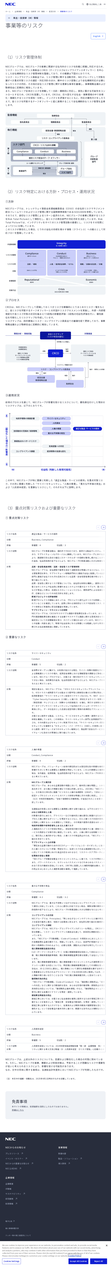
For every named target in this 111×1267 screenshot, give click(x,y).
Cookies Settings (11, 1261)
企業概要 (9, 1183)
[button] (94, 4)
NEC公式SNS (11, 1168)
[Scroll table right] (104, 527)
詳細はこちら (18, 1110)
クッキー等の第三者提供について (18, 1235)
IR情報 (8, 1188)
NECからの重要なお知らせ (17, 1163)
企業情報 (18, 11)
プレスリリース (12, 1153)
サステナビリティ (13, 1193)
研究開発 (9, 1198)
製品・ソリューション (68, 1158)
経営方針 (52, 11)
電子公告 (8, 1221)
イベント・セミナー (14, 1158)
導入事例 (62, 1163)
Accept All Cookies (78, 1261)
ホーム (8, 11)
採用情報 (9, 1203)
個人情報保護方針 (12, 1228)
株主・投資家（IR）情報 (35, 11)
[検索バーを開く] (83, 4)
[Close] (107, 1245)
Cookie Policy (74, 1255)
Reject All (98, 1261)
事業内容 (62, 1153)
